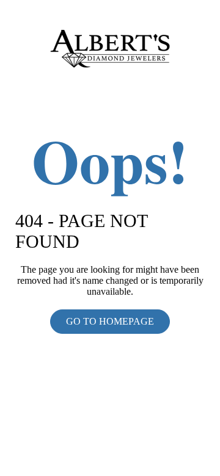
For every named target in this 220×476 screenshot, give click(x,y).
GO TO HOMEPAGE (110, 321)
